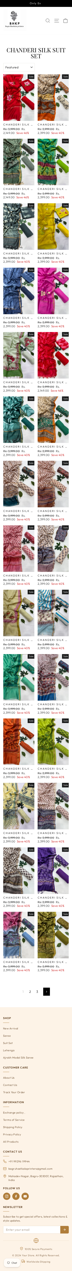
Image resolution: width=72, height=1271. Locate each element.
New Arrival (10, 1028)
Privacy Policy (12, 1134)
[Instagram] (6, 1196)
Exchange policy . (14, 1112)
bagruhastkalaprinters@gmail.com (30, 1168)
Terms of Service (14, 1120)
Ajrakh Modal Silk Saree (18, 1057)
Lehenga (8, 1050)
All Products (10, 1141)
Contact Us (10, 1085)
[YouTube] (25, 1196)
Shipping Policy (12, 1127)
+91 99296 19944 (19, 1161)
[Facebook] (16, 1196)
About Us (8, 1077)
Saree (7, 1035)
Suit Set (8, 1043)
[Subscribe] (64, 1229)
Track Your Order (14, 1092)
